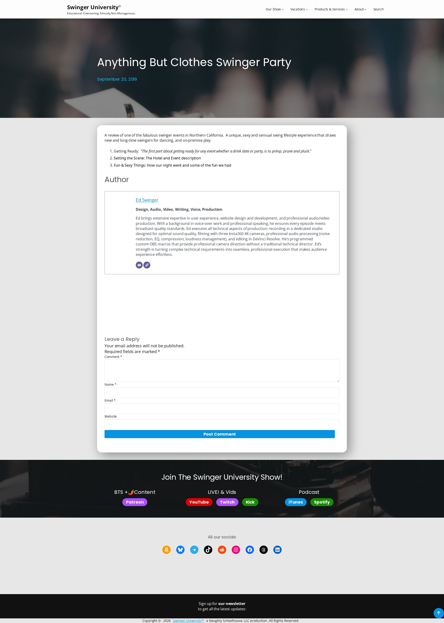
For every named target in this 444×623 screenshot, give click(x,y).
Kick (250, 502)
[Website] (146, 265)
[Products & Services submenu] (347, 9)
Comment (113, 356)
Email (110, 400)
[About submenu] (365, 9)
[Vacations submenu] (307, 9)
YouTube (199, 502)
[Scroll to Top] (439, 613)
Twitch (227, 502)
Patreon (135, 502)
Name (110, 384)
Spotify (322, 502)
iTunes (296, 502)
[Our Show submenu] (283, 9)
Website (111, 416)
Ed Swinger (147, 200)
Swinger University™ (188, 620)
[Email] (139, 265)
